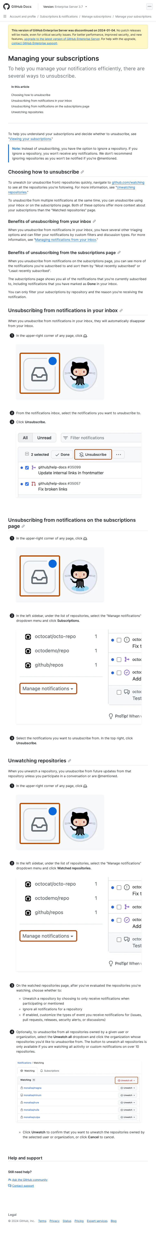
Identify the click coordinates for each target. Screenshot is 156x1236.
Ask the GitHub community (30, 1179)
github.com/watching (128, 182)
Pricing (79, 1221)
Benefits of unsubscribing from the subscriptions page (62, 252)
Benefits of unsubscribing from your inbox (49, 221)
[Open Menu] (149, 6)
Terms (42, 1221)
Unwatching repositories (37, 761)
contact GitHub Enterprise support (34, 43)
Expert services (97, 1221)
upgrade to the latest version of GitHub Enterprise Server (62, 39)
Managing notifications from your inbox (65, 240)
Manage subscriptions (96, 16)
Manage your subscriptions (133, 16)
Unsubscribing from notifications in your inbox (63, 310)
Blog (114, 1221)
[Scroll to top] (147, 1227)
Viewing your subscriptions (30, 139)
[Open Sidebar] (5, 16)
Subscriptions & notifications (59, 16)
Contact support (23, 1185)
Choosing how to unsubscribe (43, 172)
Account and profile (23, 16)
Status (67, 1221)
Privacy (55, 1221)
